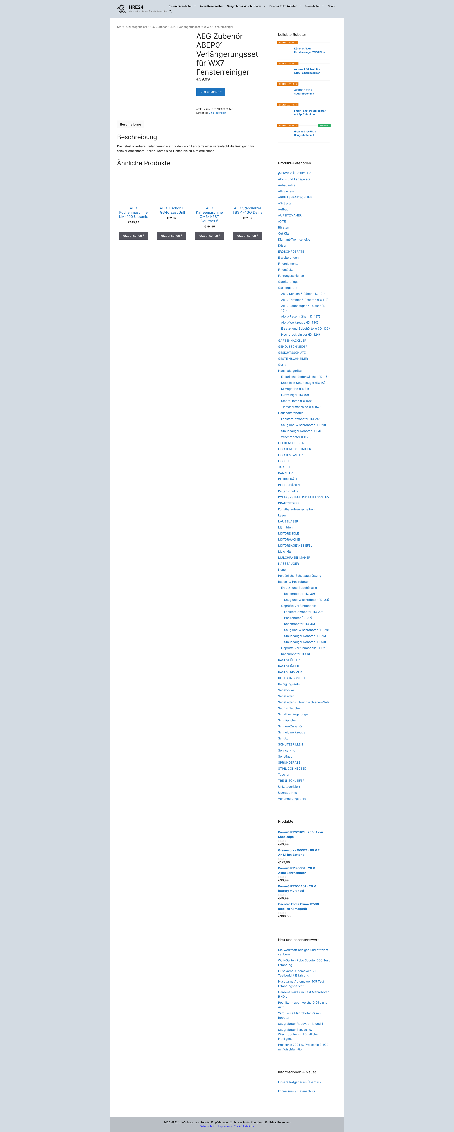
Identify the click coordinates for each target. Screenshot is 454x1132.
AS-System (286, 203)
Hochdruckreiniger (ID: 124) (300, 334)
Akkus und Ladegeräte (294, 179)
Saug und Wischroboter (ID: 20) (303, 425)
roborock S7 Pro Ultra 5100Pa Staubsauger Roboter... (307, 71)
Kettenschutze (288, 491)
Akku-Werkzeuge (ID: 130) (299, 322)
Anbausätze (286, 185)
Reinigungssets (289, 684)
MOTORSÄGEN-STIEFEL (295, 545)
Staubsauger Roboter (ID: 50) (305, 642)
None (282, 569)
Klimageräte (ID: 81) (295, 389)
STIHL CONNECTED (292, 768)
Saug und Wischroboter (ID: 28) (306, 630)
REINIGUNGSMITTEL (293, 678)
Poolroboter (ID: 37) (298, 618)
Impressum (225, 1126)
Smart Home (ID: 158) (296, 401)
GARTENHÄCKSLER (292, 340)
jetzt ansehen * (211, 91)
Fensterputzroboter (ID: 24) (300, 419)
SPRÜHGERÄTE (289, 762)
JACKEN (284, 467)
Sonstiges (285, 756)
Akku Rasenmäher (211, 6)
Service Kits (286, 750)
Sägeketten (286, 696)
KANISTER (285, 473)
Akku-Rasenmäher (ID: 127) (300, 316)
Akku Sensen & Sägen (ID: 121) (303, 294)
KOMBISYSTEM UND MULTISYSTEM (304, 497)
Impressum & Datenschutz (296, 1091)
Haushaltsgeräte (290, 370)
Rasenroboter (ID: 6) (295, 654)
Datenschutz (208, 1126)
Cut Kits (283, 233)
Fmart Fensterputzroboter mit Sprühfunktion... (310, 112)
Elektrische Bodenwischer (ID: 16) (305, 377)
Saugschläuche (289, 708)
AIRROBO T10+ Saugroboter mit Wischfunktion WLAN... (308, 91)
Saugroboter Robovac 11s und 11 (301, 1023)
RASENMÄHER (288, 666)
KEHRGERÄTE (288, 479)
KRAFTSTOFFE (288, 503)
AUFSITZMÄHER (290, 215)
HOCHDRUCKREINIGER (294, 449)
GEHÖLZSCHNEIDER (293, 346)
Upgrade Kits (287, 792)
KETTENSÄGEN (289, 485)
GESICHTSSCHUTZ (292, 352)
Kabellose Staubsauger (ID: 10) (303, 383)
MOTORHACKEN (289, 539)
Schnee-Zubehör (290, 726)
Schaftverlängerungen (293, 714)
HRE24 (136, 7)
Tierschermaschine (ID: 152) (301, 407)
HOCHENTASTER (290, 455)
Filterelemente (288, 263)
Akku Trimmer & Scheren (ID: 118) (304, 300)
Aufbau (283, 209)
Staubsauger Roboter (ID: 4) (301, 431)
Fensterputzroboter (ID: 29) (303, 612)
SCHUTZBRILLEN (290, 744)
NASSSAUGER (288, 563)
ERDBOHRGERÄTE (291, 251)
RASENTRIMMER (290, 672)
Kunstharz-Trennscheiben (296, 509)
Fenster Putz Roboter (283, 6)
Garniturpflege (288, 281)
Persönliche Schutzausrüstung (299, 575)
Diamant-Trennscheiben (295, 239)
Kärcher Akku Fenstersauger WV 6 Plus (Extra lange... (309, 50)
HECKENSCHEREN (291, 443)
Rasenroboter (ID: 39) (299, 594)
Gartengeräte (287, 288)
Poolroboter (312, 6)
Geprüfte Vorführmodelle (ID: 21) (304, 648)
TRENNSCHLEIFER (291, 780)
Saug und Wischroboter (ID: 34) (306, 600)
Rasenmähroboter (180, 6)
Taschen (284, 774)
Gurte (282, 364)
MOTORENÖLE (288, 533)
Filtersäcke (286, 269)
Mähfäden (285, 527)
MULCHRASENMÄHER (294, 557)
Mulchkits (285, 551)
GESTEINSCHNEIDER (293, 358)
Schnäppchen (287, 720)
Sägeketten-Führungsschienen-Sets (304, 702)
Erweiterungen (288, 257)
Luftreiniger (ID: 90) (295, 395)
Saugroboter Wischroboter (244, 6)
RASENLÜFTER (289, 660)
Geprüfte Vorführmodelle (299, 606)
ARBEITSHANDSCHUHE (295, 197)
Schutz (283, 738)
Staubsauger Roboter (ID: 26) (305, 636)
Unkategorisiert (136, 27)
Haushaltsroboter (290, 413)
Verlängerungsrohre (292, 798)
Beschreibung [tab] (130, 124)
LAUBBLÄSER (288, 521)
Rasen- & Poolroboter (293, 581)
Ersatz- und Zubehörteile (299, 587)
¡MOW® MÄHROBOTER (294, 173)
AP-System (286, 191)
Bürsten (283, 227)
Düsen (282, 245)
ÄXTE (282, 221)
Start (120, 27)
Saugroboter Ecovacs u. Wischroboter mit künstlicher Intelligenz (298, 1034)
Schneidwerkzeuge (291, 732)
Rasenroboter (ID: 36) (299, 624)
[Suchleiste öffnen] (170, 11)
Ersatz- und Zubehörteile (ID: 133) (305, 328)
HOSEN (283, 461)
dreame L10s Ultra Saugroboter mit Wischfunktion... (305, 133)
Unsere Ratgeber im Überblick (299, 1082)
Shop (331, 6)
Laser (282, 515)
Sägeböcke (286, 690)
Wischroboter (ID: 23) (296, 437)
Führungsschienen (291, 275)
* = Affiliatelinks (244, 1126)
